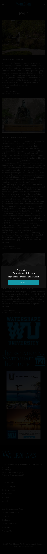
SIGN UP (23, 283)
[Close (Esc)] (43, 268)
